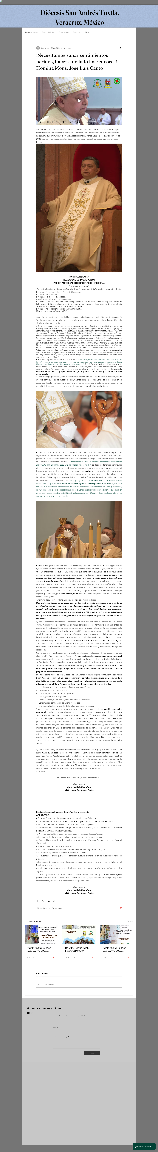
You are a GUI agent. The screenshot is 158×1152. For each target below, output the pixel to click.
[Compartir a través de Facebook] (37, 901)
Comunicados (63, 32)
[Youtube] (28, 1013)
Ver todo (130, 921)
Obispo (87, 32)
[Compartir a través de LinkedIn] (49, 901)
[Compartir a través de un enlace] (54, 901)
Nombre (62, 1016)
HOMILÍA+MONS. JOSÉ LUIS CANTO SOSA (76, 949)
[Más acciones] (120, 48)
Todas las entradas (31, 32)
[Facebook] (32, 1013)
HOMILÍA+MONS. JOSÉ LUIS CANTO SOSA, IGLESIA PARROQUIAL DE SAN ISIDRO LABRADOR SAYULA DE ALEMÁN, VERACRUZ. (41, 949)
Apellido (80, 1016)
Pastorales (76, 32)
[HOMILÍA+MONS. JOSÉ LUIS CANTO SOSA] (79, 934)
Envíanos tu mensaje (60, 1037)
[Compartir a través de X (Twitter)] (43, 901)
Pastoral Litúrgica (48, 32)
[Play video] (79, 101)
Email (55, 1027)
